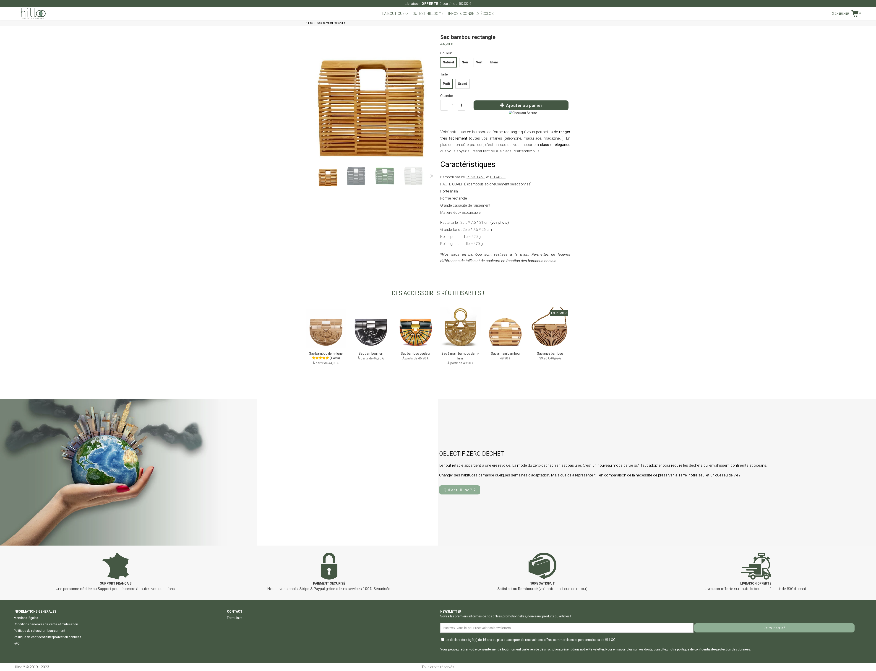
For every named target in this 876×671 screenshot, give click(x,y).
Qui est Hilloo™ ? (460, 490)
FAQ (17, 643)
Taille (444, 74)
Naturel (448, 62)
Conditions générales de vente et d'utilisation (46, 624)
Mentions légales (26, 618)
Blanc (494, 62)
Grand (462, 84)
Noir (465, 62)
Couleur (446, 53)
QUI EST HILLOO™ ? (427, 13)
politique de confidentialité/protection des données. (714, 649)
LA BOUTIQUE (393, 13)
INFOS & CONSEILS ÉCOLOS (471, 13)
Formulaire (234, 618)
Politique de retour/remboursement (39, 630)
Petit (446, 84)
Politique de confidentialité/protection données (47, 637)
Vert (479, 62)
